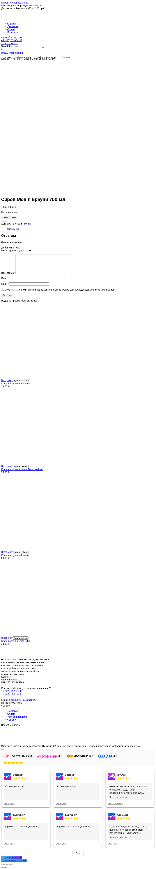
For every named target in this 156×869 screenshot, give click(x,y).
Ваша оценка (8, 250)
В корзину (7, 380)
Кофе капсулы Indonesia (15, 555)
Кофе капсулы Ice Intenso (15, 383)
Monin (27, 223)
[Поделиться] (5, 864)
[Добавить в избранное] (2, 221)
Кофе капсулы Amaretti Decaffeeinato (22, 469)
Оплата (11, 29)
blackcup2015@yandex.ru (22, 699)
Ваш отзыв (8, 272)
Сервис (11, 23)
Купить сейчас (9, 218)
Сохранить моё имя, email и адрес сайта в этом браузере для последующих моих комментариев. (60, 289)
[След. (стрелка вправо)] (5, 867)
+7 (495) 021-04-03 (11, 42)
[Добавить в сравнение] (5, 221)
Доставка (12, 26)
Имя (4, 278)
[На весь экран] (8, 864)
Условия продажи (17, 716)
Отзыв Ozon (9, 804)
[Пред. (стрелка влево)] (2, 867)
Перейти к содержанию (14, 2)
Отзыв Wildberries (115, 804)
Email (5, 283)
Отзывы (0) (13, 229)
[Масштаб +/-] (11, 864)
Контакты (12, 32)
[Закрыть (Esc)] (2, 864)
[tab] (81, 229)
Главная (5, 58)
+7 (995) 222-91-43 (11, 37)
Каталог (16, 58)
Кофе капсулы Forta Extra (15, 641)
